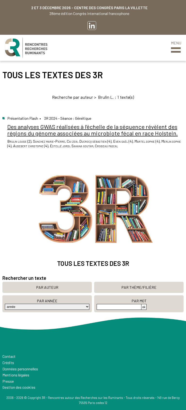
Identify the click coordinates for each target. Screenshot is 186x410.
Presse (8, 381)
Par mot (139, 300)
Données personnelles (20, 369)
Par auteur (47, 287)
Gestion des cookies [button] (18, 387)
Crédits (8, 362)
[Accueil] (26, 47)
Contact (9, 356)
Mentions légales (15, 375)
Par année (47, 300)
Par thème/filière (138, 287)
